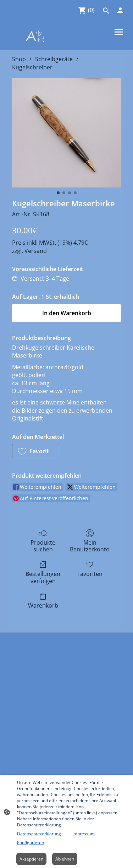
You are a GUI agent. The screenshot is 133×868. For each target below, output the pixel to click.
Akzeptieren (31, 859)
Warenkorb (43, 605)
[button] (35, 451)
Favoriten (89, 573)
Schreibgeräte (54, 59)
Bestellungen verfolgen (43, 577)
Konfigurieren (30, 843)
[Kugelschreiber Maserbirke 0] (66, 132)
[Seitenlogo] (36, 35)
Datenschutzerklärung (39, 834)
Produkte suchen (43, 546)
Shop (19, 59)
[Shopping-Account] (120, 10)
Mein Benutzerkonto (90, 546)
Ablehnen (64, 859)
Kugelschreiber (32, 67)
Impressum (83, 834)
